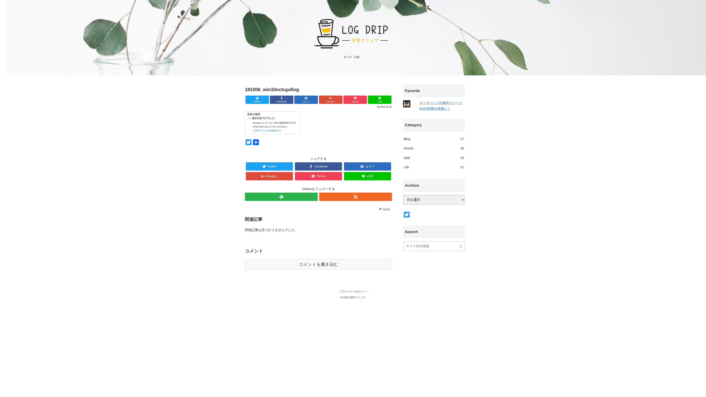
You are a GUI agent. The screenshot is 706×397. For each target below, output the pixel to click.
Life (434, 167)
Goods (434, 148)
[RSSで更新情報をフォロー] (355, 197)
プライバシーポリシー (353, 291)
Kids (434, 158)
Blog (434, 139)
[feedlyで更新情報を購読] (281, 197)
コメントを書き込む (318, 264)
